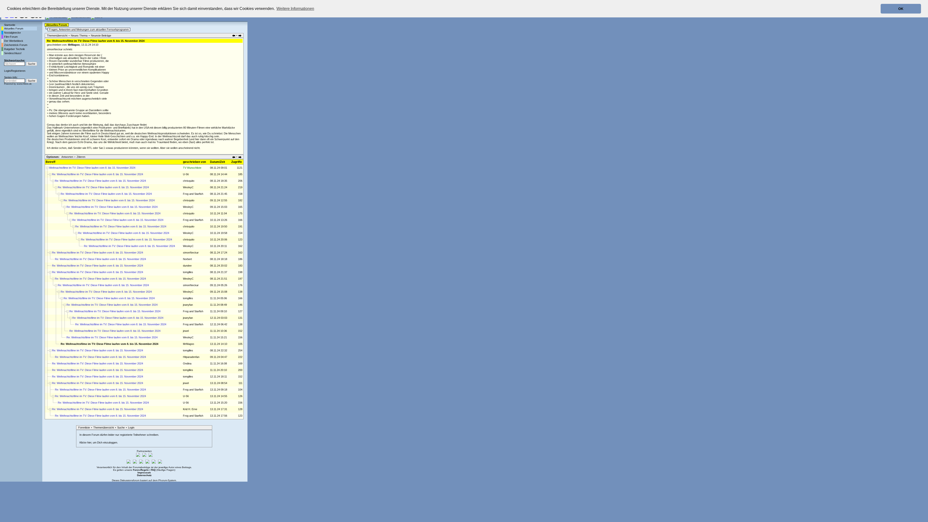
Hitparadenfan (191, 356)
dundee (187, 265)
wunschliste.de (24, 84)
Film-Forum (11, 36)
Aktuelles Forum (13, 28)
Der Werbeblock (13, 40)
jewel (186, 330)
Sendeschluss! (13, 53)
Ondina (187, 363)
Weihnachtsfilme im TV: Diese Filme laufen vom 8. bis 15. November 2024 (92, 167)
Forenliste (84, 427)
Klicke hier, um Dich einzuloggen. (99, 442)
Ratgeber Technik (14, 49)
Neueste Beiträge (101, 35)
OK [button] (900, 9)
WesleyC (188, 187)
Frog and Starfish (193, 193)
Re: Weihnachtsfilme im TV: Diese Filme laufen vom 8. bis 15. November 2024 (97, 174)
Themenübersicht (57, 35)
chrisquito (188, 180)
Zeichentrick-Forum (15, 45)
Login (7, 70)
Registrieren (18, 70)
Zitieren (81, 156)
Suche (121, 427)
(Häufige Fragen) (163, 470)
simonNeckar (191, 252)
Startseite (9, 24)
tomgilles (188, 272)
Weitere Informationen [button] (295, 9)
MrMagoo (74, 44)
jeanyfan (188, 304)
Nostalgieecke (12, 32)
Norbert (187, 259)
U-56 (186, 174)
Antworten (67, 156)
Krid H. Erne (190, 409)
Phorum (162, 480)
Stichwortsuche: (14, 60)
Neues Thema (79, 35)
